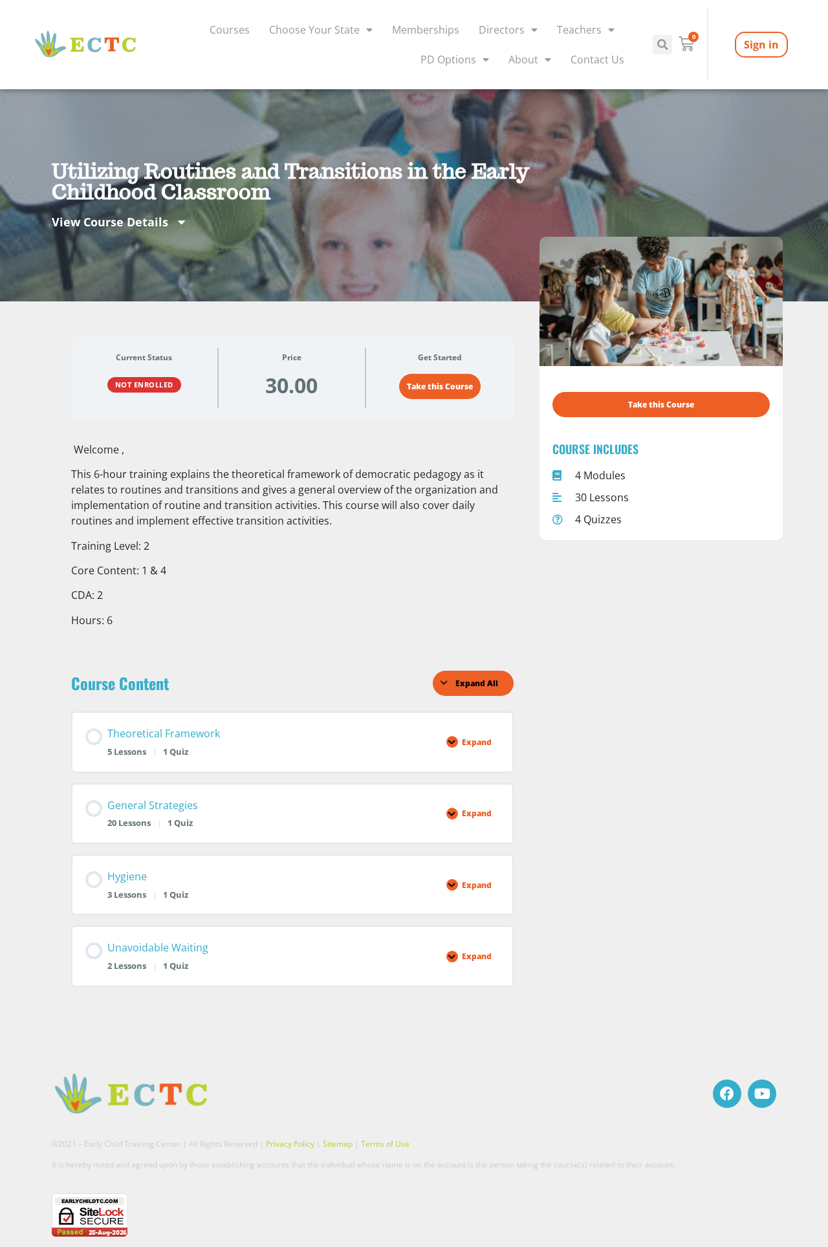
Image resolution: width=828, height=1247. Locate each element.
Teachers (579, 30)
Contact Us (597, 59)
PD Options (448, 59)
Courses (230, 30)
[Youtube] (762, 1093)
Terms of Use (385, 1143)
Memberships (425, 30)
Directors (502, 30)
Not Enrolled (144, 384)
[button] (662, 44)
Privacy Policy (290, 1143)
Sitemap (338, 1143)
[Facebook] (727, 1093)
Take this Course (440, 386)
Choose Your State (314, 30)
